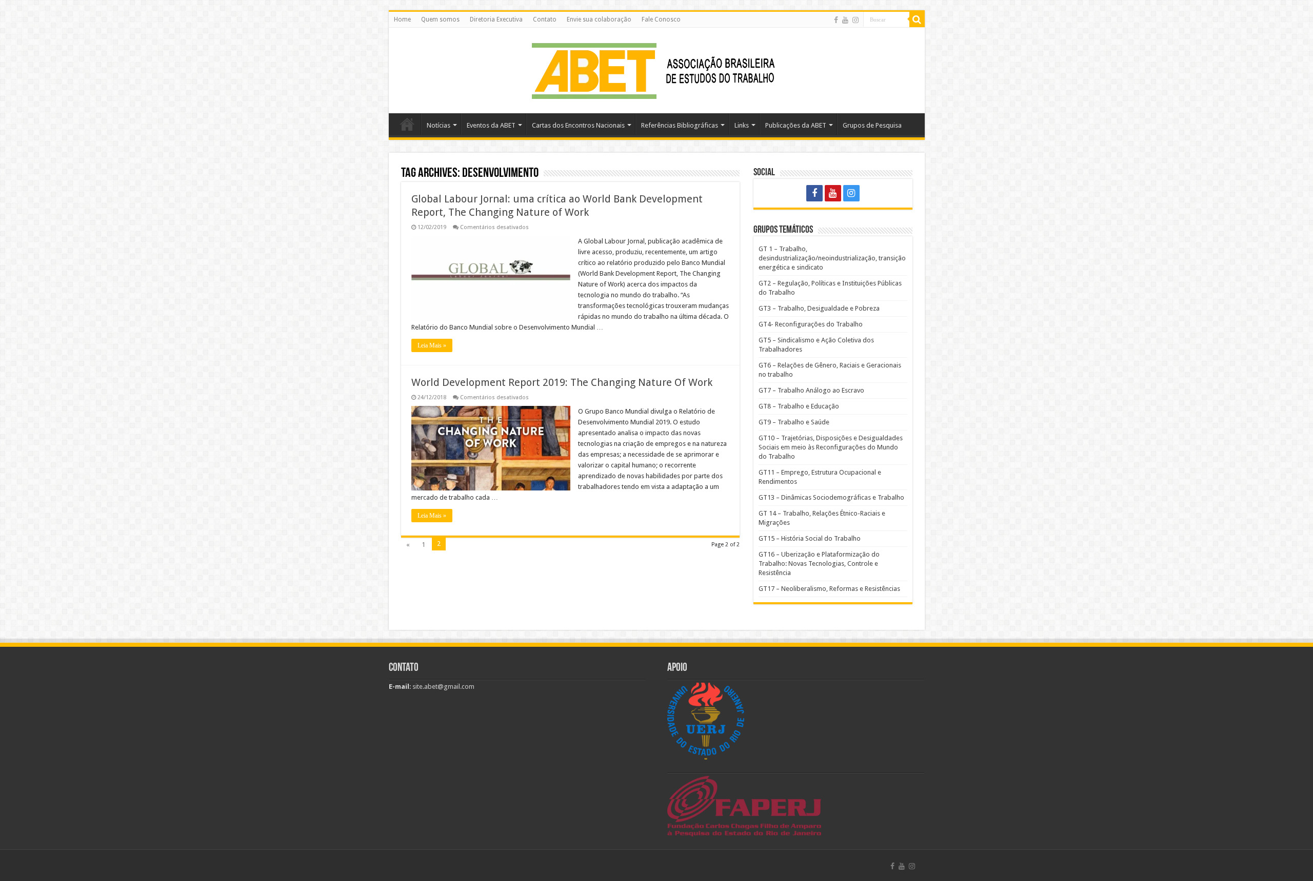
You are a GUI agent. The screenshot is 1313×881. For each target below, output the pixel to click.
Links (741, 125)
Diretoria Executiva (496, 19)
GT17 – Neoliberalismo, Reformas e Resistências (829, 588)
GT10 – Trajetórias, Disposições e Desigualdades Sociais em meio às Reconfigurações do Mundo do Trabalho (831, 447)
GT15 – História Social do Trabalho (810, 538)
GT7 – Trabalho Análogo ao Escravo (811, 390)
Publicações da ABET (795, 125)
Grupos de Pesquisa (872, 125)
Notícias (438, 125)
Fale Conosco (661, 19)
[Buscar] (917, 19)
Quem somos (440, 19)
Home (402, 19)
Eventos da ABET (491, 125)
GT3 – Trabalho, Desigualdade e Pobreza (819, 308)
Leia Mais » (431, 345)
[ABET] (656, 68)
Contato (544, 19)
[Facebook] (836, 20)
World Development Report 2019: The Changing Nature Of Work (561, 382)
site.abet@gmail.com (442, 686)
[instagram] (855, 20)
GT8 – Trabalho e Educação (799, 406)
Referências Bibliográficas (679, 125)
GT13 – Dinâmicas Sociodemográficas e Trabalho (831, 497)
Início (407, 124)
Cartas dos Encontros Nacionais (578, 125)
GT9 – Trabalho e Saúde (794, 422)
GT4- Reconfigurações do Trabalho (811, 324)
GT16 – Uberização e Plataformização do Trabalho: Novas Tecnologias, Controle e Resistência (819, 563)
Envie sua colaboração (599, 19)
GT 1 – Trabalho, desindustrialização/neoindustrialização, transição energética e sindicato (832, 258)
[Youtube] (845, 20)
